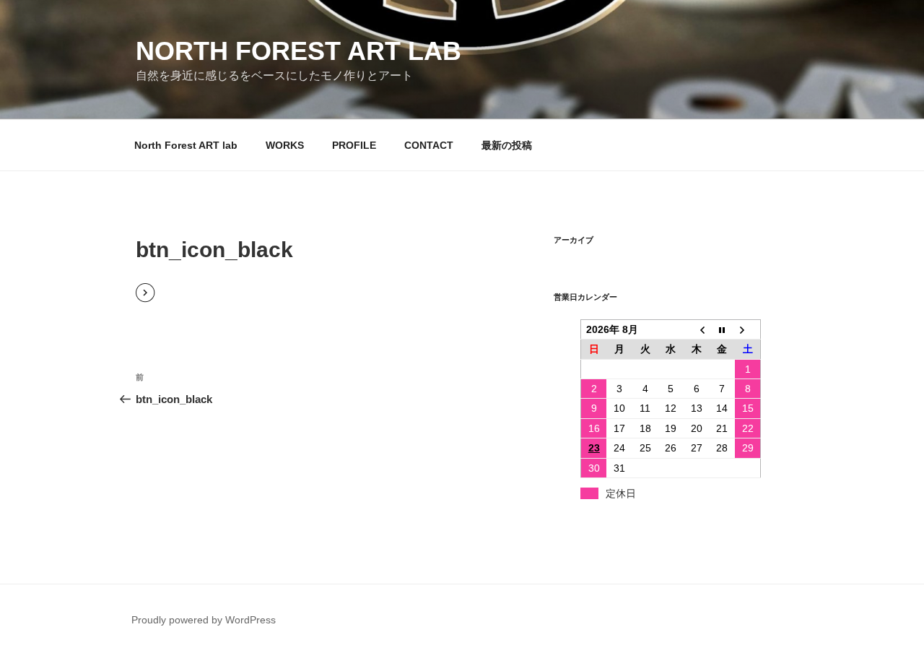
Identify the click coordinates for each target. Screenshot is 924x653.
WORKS (285, 145)
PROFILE (354, 145)
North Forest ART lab (298, 51)
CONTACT (428, 145)
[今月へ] (723, 329)
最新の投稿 (506, 145)
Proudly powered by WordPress (203, 620)
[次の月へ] (748, 329)
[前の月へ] (697, 329)
